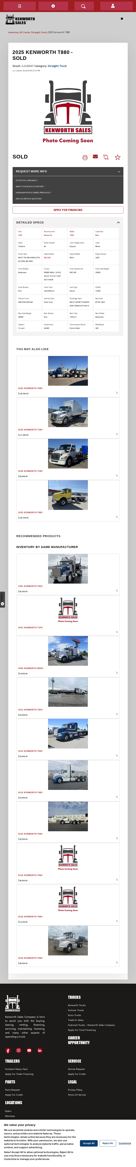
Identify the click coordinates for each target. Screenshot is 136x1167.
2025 (20, 235)
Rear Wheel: (99, 313)
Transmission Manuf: (78, 324)
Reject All (107, 1143)
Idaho (8, 1111)
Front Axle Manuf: (76, 269)
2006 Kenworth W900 (30, 668)
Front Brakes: (23, 287)
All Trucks (25, 32)
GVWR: (98, 287)
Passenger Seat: (76, 298)
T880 (72, 235)
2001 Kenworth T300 (30, 627)
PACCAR (47, 257)
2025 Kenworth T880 (30, 512)
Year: (20, 231)
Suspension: (49, 324)
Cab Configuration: (77, 243)
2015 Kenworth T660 (30, 751)
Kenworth (48, 235)
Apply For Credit (14, 1094)
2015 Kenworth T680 (30, 792)
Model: (72, 231)
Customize (125, 1143)
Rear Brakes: (49, 313)
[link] (85, 157)
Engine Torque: (101, 254)
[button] (19, 6)
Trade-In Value (76, 1020)
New (97, 235)
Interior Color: (49, 298)
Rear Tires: (74, 313)
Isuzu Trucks (74, 1015)
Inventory (13, 32)
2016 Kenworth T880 (30, 875)
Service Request (76, 1069)
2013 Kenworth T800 (30, 710)
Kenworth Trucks (77, 1005)
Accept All (89, 1143)
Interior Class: (23, 298)
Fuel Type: (74, 287)
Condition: (99, 231)
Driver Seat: (22, 254)
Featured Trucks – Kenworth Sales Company (91, 1025)
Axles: (20, 243)
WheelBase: (99, 324)
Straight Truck (39, 32)
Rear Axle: (99, 298)
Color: (97, 243)
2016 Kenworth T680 (30, 834)
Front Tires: (48, 287)
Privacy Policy (75, 1089)
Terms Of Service (77, 1094)
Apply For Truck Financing (82, 1029)
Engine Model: (75, 254)
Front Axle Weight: (102, 269)
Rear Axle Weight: (25, 313)
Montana (10, 1116)
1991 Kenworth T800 (30, 586)
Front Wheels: (23, 269)
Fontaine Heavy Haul (16, 1069)
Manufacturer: (49, 231)
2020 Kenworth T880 (30, 388)
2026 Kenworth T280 (30, 471)
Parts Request (12, 1089)
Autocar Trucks (76, 1010)
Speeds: (21, 324)
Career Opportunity (79, 1040)
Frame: (47, 269)
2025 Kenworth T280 (30, 430)
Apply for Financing (68, 210)
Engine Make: (49, 254)
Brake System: (49, 243)
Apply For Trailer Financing (19, 1073)
